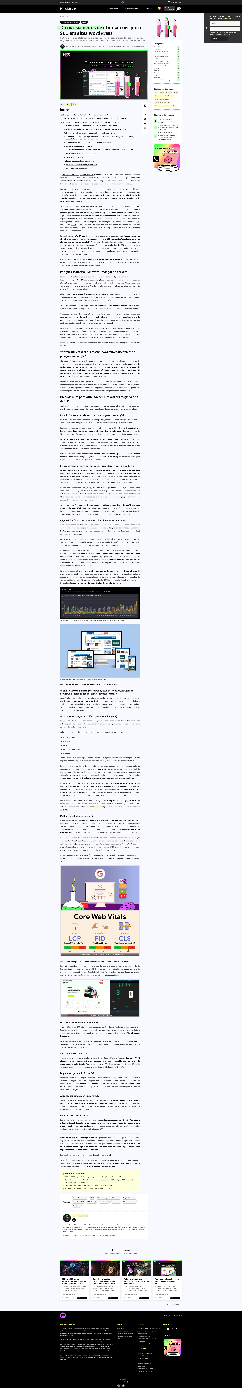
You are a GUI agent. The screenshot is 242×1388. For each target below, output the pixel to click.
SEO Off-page (92, 1202)
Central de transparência (125, 1333)
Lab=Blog (148, 9)
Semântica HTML (78, 1202)
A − (68, 104)
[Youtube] (168, 1329)
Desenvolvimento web (70, 22)
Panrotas (68, 679)
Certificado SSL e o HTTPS (77, 157)
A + (62, 104)
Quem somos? (121, 1328)
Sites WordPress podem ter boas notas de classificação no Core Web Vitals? (101, 150)
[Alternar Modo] (74, 104)
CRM (155, 54)
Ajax (174, 106)
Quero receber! (219, 39)
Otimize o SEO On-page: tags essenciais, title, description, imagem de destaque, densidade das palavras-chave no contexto (100, 138)
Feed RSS (120, 1339)
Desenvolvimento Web (80, 1198)
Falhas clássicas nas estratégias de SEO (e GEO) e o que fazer (88, 1185)
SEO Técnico (116, 1202)
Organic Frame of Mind (145, 1368)
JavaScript (101, 470)
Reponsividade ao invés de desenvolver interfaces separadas (92, 133)
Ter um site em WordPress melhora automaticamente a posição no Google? (95, 119)
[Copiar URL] (145, 132)
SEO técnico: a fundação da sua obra (81, 154)
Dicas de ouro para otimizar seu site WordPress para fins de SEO (91, 122)
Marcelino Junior (71, 46)
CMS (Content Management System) (78, 175)
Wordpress (157, 77)
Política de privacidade (124, 1336)
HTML (73, 225)
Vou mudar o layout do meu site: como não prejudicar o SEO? (88, 1188)
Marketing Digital (166, 92)
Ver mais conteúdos (171, 1304)
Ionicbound (141, 1366)
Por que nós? (114, 9)
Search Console (76, 1123)
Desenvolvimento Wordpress (146, 1344)
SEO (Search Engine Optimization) (148, 1328)
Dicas (84, 22)
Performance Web (160, 73)
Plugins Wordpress (129, 1198)
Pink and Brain (126, 1163)
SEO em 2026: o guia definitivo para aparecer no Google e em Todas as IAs (93, 1177)
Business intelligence (161, 51)
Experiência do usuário (162, 102)
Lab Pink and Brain (123, 1331)
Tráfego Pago (142, 1333)
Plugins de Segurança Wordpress (108, 1198)
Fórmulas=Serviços (132, 9)
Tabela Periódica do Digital (163, 80)
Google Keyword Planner (163, 106)
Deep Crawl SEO (142, 1361)
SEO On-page (104, 1202)
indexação (64, 494)
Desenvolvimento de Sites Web (147, 1339)
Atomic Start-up (142, 1356)
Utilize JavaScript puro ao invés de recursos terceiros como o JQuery (96, 129)
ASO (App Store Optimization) (147, 1331)
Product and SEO (143, 1358)
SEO (155, 75)
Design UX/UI (142, 1341)
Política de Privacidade (222, 34)
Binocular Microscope (144, 1353)
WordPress (76, 1206)
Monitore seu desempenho (77, 168)
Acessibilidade (159, 47)
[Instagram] (176, 1329)
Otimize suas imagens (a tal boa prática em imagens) (88, 143)
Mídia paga (157, 68)
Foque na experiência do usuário (80, 161)
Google (102, 210)
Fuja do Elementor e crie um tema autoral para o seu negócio (92, 126)
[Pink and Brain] (68, 8)
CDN (138, 222)
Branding (157, 49)
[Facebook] (172, 1329)
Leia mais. (112, 1235)
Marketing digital (160, 66)
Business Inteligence (144, 1363)
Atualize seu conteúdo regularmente (81, 165)
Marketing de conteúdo (161, 63)
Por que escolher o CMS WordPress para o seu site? (85, 115)
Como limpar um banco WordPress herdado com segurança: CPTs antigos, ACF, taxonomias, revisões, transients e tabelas (168, 135)
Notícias (157, 70)
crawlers (83, 792)
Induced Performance (144, 1371)
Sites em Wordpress (129, 1202)
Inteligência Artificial (161, 61)
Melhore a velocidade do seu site (80, 146)
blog (65, 300)
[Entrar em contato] (167, 158)
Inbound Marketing (143, 1336)
